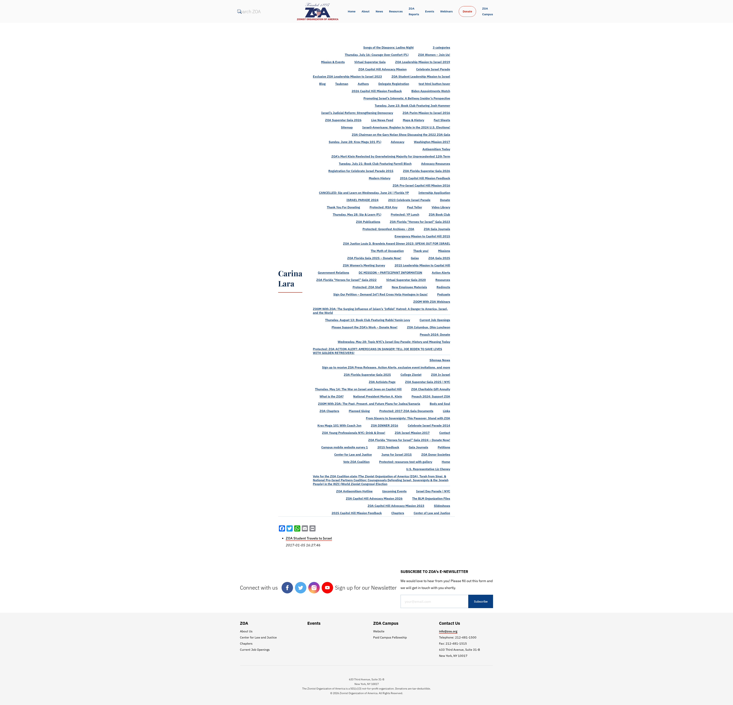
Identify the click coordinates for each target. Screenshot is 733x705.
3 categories (441, 47)
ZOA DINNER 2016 (384, 425)
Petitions (444, 447)
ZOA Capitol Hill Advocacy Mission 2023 (396, 506)
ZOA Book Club (439, 214)
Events (429, 11)
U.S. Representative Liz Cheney (428, 469)
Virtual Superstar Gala (370, 62)
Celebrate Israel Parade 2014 (429, 425)
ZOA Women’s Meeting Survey (364, 265)
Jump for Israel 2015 (396, 454)
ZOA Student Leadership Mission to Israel (421, 76)
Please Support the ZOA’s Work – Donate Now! (364, 327)
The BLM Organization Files (431, 498)
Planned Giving (359, 411)
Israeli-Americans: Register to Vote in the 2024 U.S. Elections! (406, 127)
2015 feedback (388, 447)
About (366, 11)
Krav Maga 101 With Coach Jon (339, 425)
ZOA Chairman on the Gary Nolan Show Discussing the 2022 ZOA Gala (401, 134)
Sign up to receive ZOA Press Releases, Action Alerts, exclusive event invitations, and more (386, 367)
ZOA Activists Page (382, 382)
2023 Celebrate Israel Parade (409, 200)
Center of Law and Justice (432, 513)
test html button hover (434, 84)
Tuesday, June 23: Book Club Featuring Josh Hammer (412, 105)
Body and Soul (440, 404)
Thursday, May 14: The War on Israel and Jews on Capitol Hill (358, 389)
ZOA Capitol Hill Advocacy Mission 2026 (374, 498)
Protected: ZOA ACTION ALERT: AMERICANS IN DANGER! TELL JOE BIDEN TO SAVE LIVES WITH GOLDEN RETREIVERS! (377, 351)
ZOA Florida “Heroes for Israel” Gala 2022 (346, 280)
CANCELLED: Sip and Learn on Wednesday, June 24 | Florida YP (364, 193)
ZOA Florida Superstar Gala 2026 (426, 171)
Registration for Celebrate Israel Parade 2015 (360, 171)
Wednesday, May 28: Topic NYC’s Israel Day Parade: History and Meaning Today (394, 342)
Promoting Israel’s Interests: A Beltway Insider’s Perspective (406, 98)
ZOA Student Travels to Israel (309, 538)
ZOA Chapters (329, 411)
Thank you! (421, 251)
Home (351, 11)
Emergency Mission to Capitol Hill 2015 (422, 236)
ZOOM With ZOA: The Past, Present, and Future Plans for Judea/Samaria (369, 404)
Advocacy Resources (435, 164)
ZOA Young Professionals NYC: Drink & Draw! (353, 433)
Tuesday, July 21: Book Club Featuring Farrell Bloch (375, 164)
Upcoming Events (394, 491)
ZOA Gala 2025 (439, 258)
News (379, 11)
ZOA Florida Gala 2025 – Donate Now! (374, 258)
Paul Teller (414, 207)
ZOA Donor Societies (435, 454)
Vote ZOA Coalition (356, 462)
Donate (467, 11)
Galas (415, 258)
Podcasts (443, 294)
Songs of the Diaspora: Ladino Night (388, 47)
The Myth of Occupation (387, 251)
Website (378, 631)
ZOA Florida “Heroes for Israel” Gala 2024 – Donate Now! (409, 440)
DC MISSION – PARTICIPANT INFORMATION (390, 272)
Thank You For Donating (343, 207)
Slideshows (442, 506)
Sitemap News (439, 360)
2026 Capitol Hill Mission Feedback (377, 91)
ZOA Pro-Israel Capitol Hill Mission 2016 (421, 185)
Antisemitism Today (436, 149)
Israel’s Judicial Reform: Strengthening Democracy (357, 113)
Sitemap (347, 127)
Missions (444, 251)
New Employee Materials (409, 287)
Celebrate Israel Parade (433, 69)
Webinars (446, 11)
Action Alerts (441, 272)
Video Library (441, 207)
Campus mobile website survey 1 (344, 447)
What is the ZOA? (332, 396)
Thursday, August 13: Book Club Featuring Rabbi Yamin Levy (367, 320)
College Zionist (410, 374)
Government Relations (333, 272)
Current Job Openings (435, 320)
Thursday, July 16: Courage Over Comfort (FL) (376, 55)
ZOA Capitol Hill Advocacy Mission (382, 69)
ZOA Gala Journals (437, 229)
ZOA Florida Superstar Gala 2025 (367, 374)
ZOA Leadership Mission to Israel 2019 (422, 62)
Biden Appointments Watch (430, 91)
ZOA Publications (368, 222)
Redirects (443, 287)
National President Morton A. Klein (377, 396)
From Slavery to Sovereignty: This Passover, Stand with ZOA (408, 418)
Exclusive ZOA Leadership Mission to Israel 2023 (347, 76)
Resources (396, 11)
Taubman (341, 84)
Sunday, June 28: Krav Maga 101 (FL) (355, 142)
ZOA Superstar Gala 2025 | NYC (427, 382)
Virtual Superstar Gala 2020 (406, 280)
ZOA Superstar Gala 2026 (343, 120)
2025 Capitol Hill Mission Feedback (357, 513)
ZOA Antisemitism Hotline (354, 491)
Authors (363, 84)
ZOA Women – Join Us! (434, 55)
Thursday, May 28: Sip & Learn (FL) (357, 214)
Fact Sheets (442, 120)
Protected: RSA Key (383, 207)
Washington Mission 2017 (432, 142)
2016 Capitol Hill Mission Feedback (425, 178)
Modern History (379, 178)
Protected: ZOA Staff (367, 287)
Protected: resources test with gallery (405, 462)
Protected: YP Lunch (405, 214)
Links (446, 411)
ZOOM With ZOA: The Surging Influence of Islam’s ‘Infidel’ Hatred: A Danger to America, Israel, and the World (380, 311)
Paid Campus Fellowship (390, 637)
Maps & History (413, 120)
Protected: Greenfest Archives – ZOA (388, 229)
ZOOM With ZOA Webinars (431, 301)
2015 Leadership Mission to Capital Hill (422, 265)
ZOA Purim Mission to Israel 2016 (426, 113)
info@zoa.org (448, 631)
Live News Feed (382, 120)
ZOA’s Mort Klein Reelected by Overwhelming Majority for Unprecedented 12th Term (390, 156)
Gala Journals (418, 447)
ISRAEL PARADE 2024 (362, 200)
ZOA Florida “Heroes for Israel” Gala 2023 (420, 222)
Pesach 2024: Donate (435, 334)
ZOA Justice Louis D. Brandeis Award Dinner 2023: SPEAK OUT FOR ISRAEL (396, 243)
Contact (444, 433)
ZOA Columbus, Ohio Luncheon (428, 327)
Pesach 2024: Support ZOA (431, 396)
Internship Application (434, 193)
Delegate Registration (393, 84)
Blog (322, 84)
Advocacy (397, 142)
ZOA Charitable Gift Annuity (430, 389)
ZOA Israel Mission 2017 (412, 433)
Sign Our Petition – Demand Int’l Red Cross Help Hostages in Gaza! (380, 294)
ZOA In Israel (440, 374)
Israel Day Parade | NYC (433, 491)
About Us (246, 631)
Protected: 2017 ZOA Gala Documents (406, 411)
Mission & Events (333, 62)
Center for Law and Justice (353, 454)
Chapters (397, 513)
